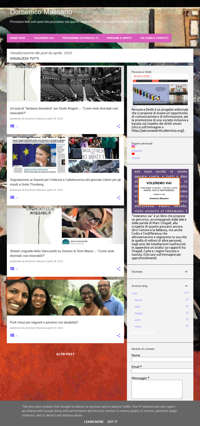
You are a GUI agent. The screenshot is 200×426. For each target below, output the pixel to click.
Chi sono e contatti (154, 38)
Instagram (137, 150)
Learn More (94, 422)
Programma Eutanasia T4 (80, 38)
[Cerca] (191, 12)
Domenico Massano (41, 12)
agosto (138, 300)
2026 (134, 293)
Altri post (65, 354)
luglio (138, 306)
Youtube (136, 158)
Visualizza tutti (24, 58)
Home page (17, 38)
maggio (139, 313)
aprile (138, 320)
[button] (118, 126)
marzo (138, 326)
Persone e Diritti (119, 38)
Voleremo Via (44, 38)
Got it (112, 422)
